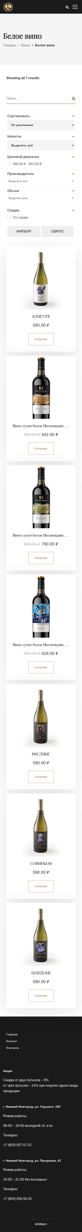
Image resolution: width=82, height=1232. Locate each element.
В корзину (41, 339)
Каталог (11, 1041)
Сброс (57, 231)
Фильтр (23, 231)
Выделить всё (18, 181)
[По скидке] (9, 217)
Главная (12, 1034)
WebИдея (41, 1224)
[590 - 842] (9, 163)
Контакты (12, 1047)
